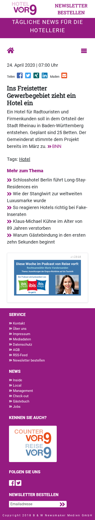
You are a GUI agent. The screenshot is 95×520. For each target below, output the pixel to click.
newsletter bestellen (71, 9)
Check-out (20, 396)
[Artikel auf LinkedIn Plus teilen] (45, 77)
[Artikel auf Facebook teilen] (20, 77)
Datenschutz (22, 344)
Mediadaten (21, 339)
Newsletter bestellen (28, 360)
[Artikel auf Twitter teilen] (28, 77)
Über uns (19, 329)
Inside (17, 380)
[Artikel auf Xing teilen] (36, 77)
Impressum (21, 334)
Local (16, 385)
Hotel (24, 159)
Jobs (16, 407)
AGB (16, 350)
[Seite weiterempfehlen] (64, 77)
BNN (56, 146)
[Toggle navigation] (84, 51)
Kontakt (18, 323)
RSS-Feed (19, 355)
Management (22, 391)
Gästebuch (20, 401)
